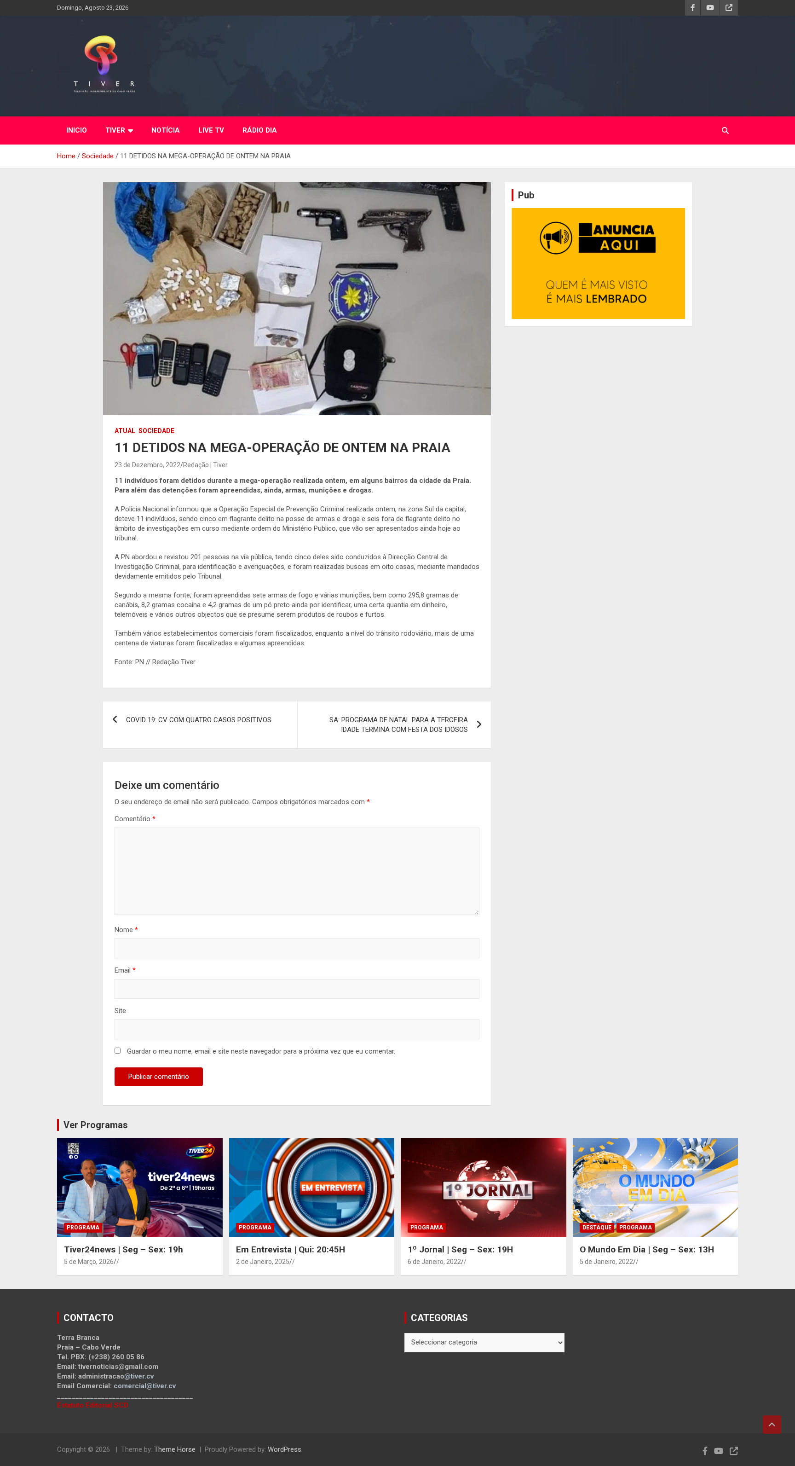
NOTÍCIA (165, 130)
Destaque (596, 1227)
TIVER (115, 130)
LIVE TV (211, 130)
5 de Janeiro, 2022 (606, 1261)
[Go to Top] (772, 1424)
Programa (83, 1227)
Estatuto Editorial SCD (92, 1405)
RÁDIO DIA (259, 130)
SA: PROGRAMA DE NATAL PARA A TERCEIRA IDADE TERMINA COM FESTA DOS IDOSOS (398, 725)
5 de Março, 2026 (89, 1261)
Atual (125, 431)
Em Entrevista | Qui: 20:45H (290, 1249)
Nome (126, 930)
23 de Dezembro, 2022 (147, 465)
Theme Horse (175, 1449)
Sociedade (156, 431)
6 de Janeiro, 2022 (434, 1261)
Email (125, 970)
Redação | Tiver (205, 465)
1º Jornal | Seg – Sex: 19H (460, 1249)
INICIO (76, 130)
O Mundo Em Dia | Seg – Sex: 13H (647, 1249)
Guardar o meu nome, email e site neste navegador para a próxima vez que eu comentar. (261, 1051)
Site (120, 1011)
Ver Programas (95, 1124)
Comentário (135, 819)
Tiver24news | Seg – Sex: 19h (123, 1249)
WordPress (284, 1449)
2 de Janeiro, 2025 (262, 1261)
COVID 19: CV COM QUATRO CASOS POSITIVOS (198, 720)
